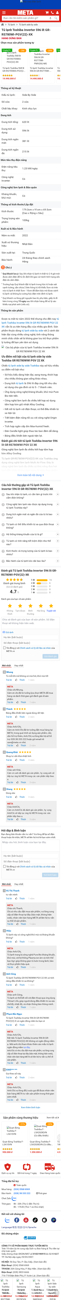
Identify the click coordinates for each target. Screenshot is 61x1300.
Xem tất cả (52, 1117)
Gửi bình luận (50, 875)
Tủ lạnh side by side (28, 24)
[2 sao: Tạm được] (20, 606)
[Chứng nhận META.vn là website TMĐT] (29, 1239)
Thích (22, 680)
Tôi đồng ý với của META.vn (30, 649)
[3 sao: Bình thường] (30, 606)
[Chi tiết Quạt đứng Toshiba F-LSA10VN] (14, 1131)
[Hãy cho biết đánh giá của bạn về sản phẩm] (30, 623)
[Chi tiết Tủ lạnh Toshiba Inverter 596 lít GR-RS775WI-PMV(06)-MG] (42, 57)
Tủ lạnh (11, 24)
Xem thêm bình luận (30, 1107)
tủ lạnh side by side (32, 330)
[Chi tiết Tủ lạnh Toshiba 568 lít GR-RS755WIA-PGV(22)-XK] (14, 57)
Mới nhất (6, 665)
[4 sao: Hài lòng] (41, 606)
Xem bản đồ (40, 1262)
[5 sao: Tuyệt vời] (51, 606)
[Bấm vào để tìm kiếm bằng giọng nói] (50, 18)
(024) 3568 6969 (22, 1189)
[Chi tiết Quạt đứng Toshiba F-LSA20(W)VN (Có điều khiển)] (42, 1131)
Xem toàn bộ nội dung (29, 475)
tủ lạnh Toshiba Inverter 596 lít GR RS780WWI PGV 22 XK (30, 322)
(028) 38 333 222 (22, 1193)
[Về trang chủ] (25, 12)
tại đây (26, 1047)
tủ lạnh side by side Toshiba (23, 365)
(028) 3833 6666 (20, 1272)
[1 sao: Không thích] (10, 606)
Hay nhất (18, 665)
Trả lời (9, 680)
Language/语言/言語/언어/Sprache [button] (19, 1227)
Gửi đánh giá (50, 656)
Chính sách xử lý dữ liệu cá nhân (35, 648)
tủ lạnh (20, 383)
